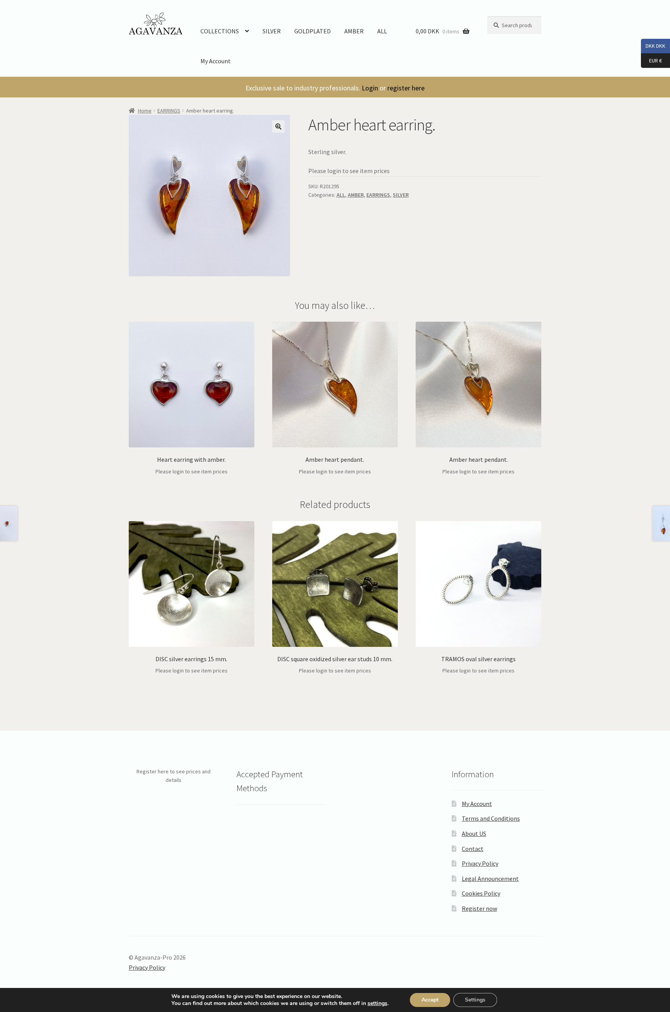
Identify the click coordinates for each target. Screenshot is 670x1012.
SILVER (271, 31)
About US (474, 833)
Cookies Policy (481, 893)
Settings (475, 999)
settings (377, 1003)
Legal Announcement (490, 878)
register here (406, 87)
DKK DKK (653, 45)
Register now (479, 908)
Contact (473, 849)
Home (145, 110)
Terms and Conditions (491, 818)
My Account (215, 61)
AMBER (354, 31)
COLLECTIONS (219, 31)
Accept (430, 999)
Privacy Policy (480, 863)
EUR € (651, 60)
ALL (382, 31)
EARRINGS (168, 110)
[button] (278, 126)
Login (370, 87)
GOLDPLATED (312, 31)
